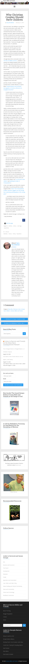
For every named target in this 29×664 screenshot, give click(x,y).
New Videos (6, 651)
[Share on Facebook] (23, 221)
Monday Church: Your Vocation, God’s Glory (13, 642)
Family (14, 233)
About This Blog (6, 610)
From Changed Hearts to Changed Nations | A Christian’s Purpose (13, 350)
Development (6, 571)
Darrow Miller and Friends (12, 661)
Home (4, 620)
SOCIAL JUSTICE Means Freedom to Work (15, 319)
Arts (4, 562)
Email (4, 378)
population (6, 228)
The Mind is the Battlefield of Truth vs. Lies (14, 323)
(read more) (18, 465)
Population (19, 233)
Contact (5, 617)
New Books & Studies (8, 654)
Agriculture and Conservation (9, 580)
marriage (19, 226)
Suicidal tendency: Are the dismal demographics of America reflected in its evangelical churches (13, 88)
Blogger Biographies (7, 613)
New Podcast (6, 648)
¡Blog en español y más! (8, 636)
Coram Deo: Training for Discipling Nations (13, 645)
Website (14, 247)
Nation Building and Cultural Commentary (12, 586)
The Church (5, 568)
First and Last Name (8, 373)
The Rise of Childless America (10, 60)
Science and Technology (8, 592)
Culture (14, 226)
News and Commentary (8, 589)
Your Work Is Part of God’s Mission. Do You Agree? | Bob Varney (13, 358)
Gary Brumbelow (10, 22)
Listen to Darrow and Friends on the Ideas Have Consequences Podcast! (14, 342)
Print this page (9, 223)
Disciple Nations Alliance (8, 639)
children (10, 226)
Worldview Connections (8, 595)
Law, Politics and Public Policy (10, 583)
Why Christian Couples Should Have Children (14, 17)
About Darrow (13, 492)
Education (5, 574)
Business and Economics (8, 565)
